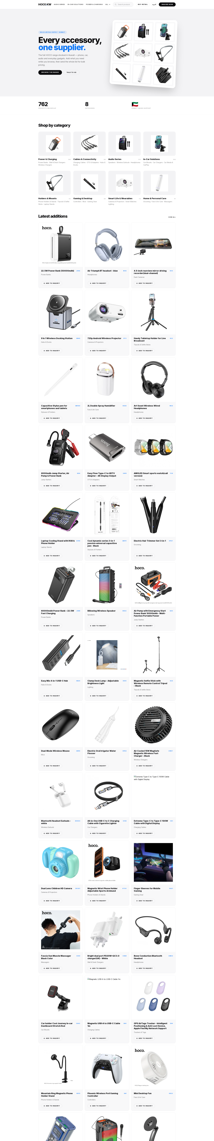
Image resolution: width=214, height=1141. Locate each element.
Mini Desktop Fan (142, 1093)
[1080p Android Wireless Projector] (143, 53)
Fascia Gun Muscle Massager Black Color (56, 957)
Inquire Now (167, 4)
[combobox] (123, 4)
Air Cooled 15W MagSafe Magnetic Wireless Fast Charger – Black (146, 753)
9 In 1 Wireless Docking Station (56, 338)
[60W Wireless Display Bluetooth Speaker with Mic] (143, 32)
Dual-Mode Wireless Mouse (55, 751)
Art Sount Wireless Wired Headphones (147, 407)
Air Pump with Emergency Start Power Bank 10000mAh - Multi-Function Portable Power (150, 613)
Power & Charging (94, 4)
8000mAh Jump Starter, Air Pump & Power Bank (55, 474)
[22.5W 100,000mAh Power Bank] (123, 31)
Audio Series (59, 4)
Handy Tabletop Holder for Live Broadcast (150, 339)
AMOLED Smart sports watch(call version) (151, 474)
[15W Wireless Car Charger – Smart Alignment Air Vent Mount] (165, 32)
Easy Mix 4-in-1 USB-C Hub (54, 681)
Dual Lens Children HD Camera (56, 888)
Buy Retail (143, 4)
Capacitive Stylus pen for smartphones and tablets (54, 407)
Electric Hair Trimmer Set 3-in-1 (150, 541)
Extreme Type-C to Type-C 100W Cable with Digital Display (151, 822)
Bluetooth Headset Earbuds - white (56, 822)
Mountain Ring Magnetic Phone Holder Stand (57, 1094)
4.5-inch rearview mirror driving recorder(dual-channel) (150, 272)
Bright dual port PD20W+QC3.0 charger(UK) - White (103, 957)
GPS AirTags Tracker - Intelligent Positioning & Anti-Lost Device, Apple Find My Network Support (150, 1026)
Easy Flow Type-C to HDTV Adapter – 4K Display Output (101, 474)
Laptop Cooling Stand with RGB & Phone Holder (58, 542)
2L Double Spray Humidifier (101, 406)
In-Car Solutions (75, 4)
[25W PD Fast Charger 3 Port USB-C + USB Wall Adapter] (163, 75)
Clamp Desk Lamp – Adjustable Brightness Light (103, 682)
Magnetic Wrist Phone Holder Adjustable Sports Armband (102, 889)
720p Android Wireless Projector (104, 338)
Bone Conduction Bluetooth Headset (148, 957)
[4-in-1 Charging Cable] (122, 52)
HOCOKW (44, 4)
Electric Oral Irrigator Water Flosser (101, 752)
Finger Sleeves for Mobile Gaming (147, 889)
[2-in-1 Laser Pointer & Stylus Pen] (121, 73)
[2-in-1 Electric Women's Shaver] (142, 74)
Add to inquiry (53, 283)
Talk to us (71, 72)
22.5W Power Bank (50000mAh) (57, 271)
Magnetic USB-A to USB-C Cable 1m (103, 1024)
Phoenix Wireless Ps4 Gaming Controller (102, 1094)
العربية (154, 4)
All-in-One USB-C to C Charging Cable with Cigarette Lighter (103, 822)
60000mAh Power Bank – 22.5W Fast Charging (57, 612)
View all (172, 217)
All (106, 4)
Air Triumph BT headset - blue (102, 271)
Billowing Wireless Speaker (101, 611)
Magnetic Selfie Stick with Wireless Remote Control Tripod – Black (150, 683)
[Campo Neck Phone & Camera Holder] (164, 53)
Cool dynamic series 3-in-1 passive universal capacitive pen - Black (102, 543)
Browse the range (50, 72)
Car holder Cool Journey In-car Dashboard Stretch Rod (57, 1024)
